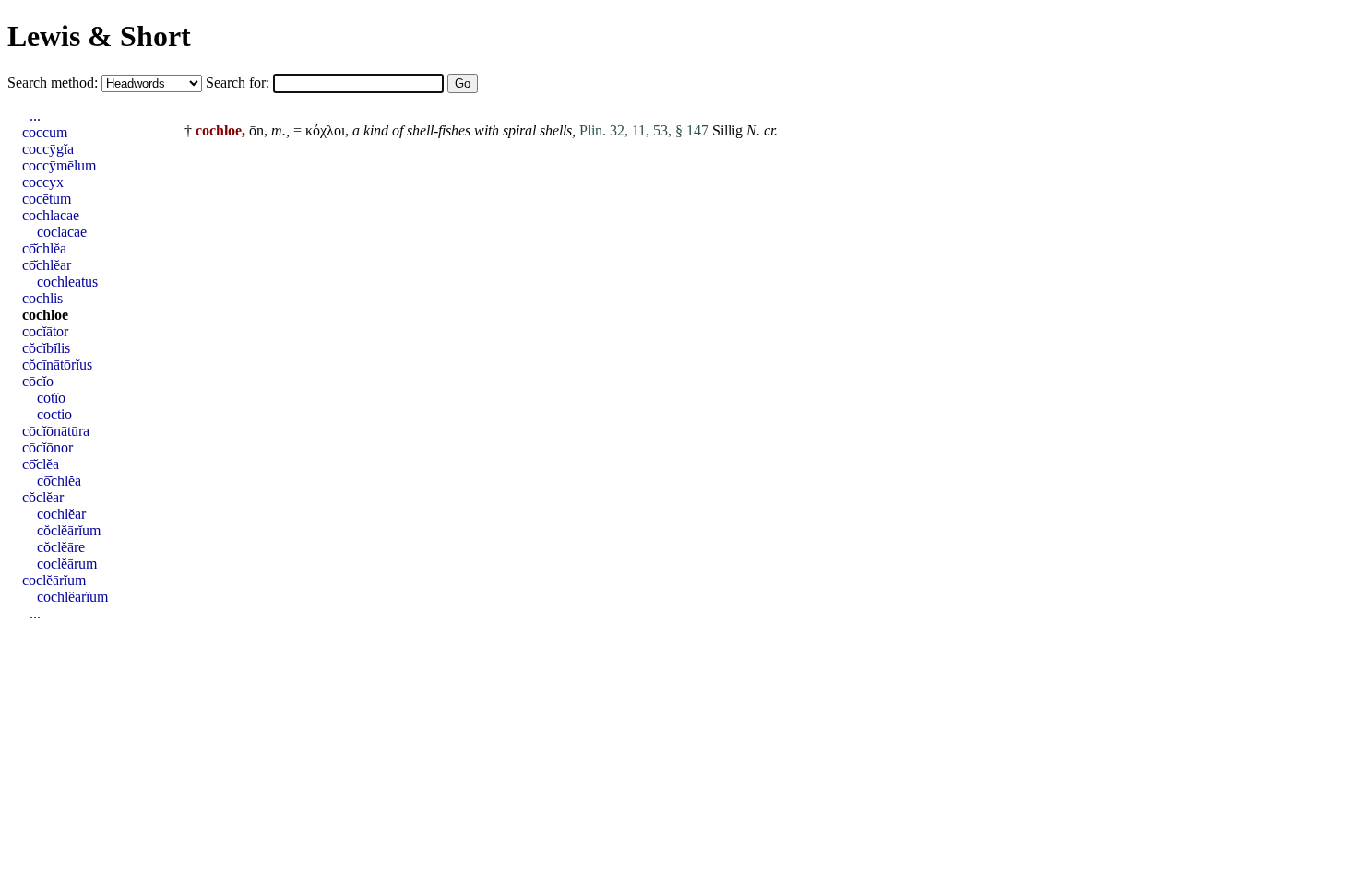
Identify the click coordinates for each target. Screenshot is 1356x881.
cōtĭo (51, 397)
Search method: (54, 82)
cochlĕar (61, 514)
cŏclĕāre (61, 547)
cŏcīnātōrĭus (57, 364)
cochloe (45, 315)
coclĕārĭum (54, 580)
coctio (54, 414)
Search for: (239, 82)
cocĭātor (45, 331)
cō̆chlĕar (46, 265)
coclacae (62, 232)
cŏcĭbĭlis (46, 348)
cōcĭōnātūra (55, 431)
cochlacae (50, 215)
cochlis (42, 298)
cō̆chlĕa (44, 248)
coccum (44, 132)
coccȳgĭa (48, 149)
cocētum (46, 198)
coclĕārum (67, 563)
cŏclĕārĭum (69, 530)
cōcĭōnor (47, 447)
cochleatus (67, 281)
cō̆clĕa (40, 464)
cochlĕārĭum (72, 597)
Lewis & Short (99, 36)
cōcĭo (38, 381)
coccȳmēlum (59, 165)
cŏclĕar (43, 497)
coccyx (43, 182)
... (35, 115)
